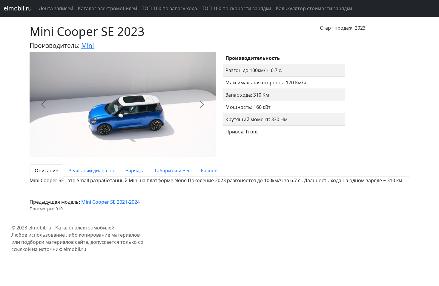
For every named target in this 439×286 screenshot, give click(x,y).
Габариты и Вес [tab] (173, 170)
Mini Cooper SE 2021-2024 (110, 202)
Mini (87, 45)
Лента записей (56, 8)
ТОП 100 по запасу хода (169, 8)
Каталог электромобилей (107, 8)
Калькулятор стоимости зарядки (314, 8)
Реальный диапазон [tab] (92, 170)
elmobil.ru (18, 8)
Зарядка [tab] (135, 170)
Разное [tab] (209, 170)
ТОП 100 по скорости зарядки (236, 8)
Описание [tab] (46, 170)
